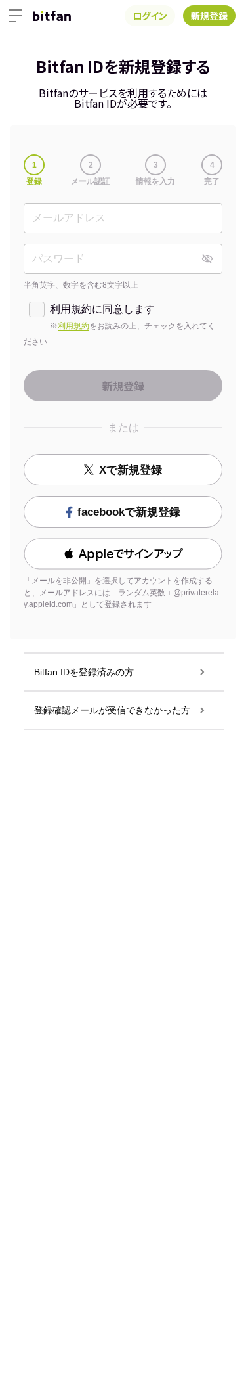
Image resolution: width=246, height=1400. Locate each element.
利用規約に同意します (102, 309)
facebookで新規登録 (128, 512)
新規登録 (209, 15)
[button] (123, 554)
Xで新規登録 (130, 470)
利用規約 (73, 325)
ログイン (150, 15)
